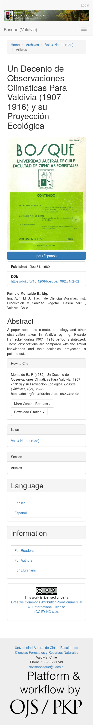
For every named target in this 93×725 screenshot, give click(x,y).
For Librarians (25, 570)
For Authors (23, 560)
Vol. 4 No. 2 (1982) (59, 44)
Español (21, 512)
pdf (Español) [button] (46, 255)
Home (15, 44)
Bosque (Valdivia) (20, 29)
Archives (32, 44)
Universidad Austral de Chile (36, 647)
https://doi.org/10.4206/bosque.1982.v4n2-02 (45, 281)
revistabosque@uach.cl (46, 666)
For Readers (24, 550)
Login (85, 5)
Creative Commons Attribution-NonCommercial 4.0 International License (46, 604)
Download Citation (28, 411)
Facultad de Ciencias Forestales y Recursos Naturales (46, 650)
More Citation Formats (31, 403)
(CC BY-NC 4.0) (46, 611)
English (20, 503)
